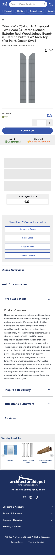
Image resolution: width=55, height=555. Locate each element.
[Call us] (51, 4)
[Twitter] (24, 497)
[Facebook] (18, 497)
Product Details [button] (15, 299)
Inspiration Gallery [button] (18, 390)
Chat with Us (27, 246)
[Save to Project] (51, 50)
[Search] (44, 4)
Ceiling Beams (36, 11)
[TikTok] (37, 497)
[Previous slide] (3, 455)
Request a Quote (28, 229)
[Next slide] (52, 455)
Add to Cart (27, 130)
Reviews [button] (10, 418)
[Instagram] (30, 497)
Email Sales (27, 237)
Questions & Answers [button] (19, 404)
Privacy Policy (17, 542)
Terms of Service (36, 542)
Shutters (20, 11)
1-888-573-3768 (27, 255)
